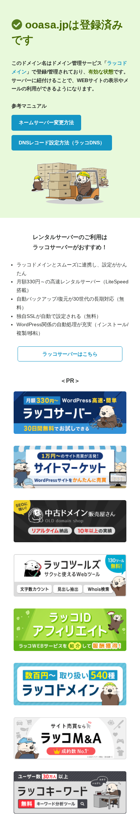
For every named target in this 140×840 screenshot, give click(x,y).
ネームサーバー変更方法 (46, 122)
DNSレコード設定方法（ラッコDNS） (62, 142)
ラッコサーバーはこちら (70, 354)
